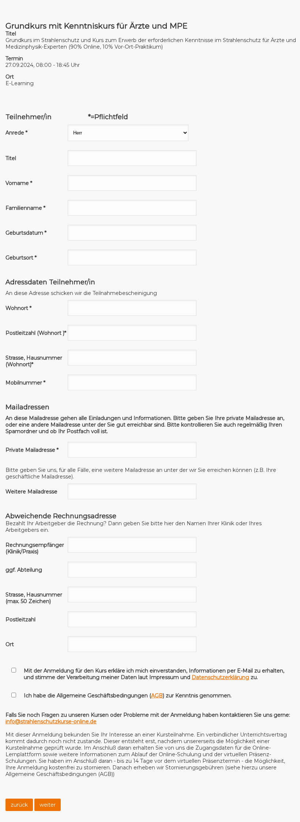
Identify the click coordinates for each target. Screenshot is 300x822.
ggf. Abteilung (23, 570)
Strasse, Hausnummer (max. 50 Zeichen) (33, 598)
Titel (10, 158)
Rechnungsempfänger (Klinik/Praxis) (34, 548)
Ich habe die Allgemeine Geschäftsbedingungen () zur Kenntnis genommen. (128, 695)
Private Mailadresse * (32, 450)
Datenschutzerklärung (220, 677)
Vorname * (18, 183)
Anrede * (16, 132)
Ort (9, 644)
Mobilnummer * (25, 382)
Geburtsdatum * (25, 233)
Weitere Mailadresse (31, 491)
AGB (157, 695)
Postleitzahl (20, 619)
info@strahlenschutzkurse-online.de (51, 721)
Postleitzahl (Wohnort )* (35, 333)
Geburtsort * (21, 257)
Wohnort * (18, 308)
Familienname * (25, 208)
